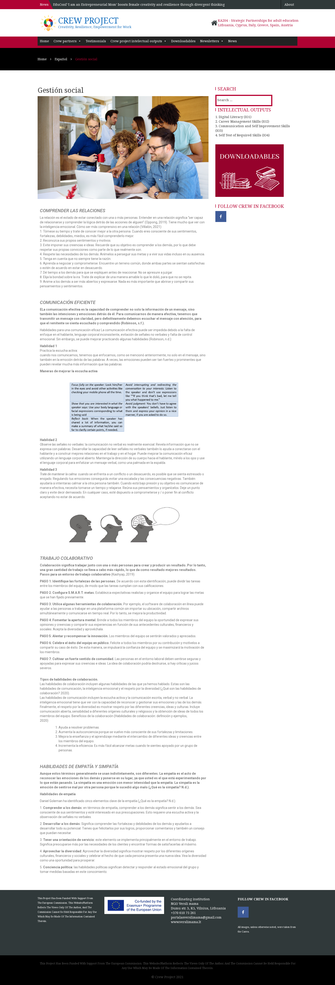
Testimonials (96, 41)
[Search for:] (235, 100)
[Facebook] (220, 216)
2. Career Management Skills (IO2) (242, 121)
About (289, 4)
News (232, 41)
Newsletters (209, 41)
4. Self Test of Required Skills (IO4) (242, 135)
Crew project (88, 20)
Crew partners (65, 41)
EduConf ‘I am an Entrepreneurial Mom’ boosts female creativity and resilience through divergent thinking (139, 4)
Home (44, 41)
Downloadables (183, 41)
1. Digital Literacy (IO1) (233, 117)
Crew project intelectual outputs (136, 41)
